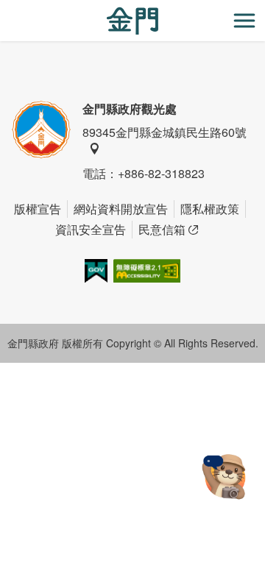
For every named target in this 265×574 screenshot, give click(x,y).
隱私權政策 (209, 208)
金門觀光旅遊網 (132, 21)
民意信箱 (162, 229)
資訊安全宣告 (90, 229)
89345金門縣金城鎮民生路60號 (164, 132)
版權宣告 (37, 208)
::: (4, 8)
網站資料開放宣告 (121, 208)
